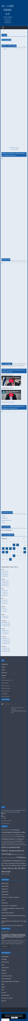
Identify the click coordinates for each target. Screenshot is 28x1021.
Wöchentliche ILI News (14, 147)
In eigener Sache (20, 836)
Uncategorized (16, 861)
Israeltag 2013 (20, 839)
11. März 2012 (4, 593)
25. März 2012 (4, 590)
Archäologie (5, 832)
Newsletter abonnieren (6, 520)
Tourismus (7, 860)
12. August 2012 (4, 617)
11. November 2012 (5, 641)
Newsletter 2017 (21, 854)
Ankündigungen (16, 830)
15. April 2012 (4, 600)
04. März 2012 (4, 595)
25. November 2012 (5, 638)
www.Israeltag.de (10, 402)
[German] (4, 38)
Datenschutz (4, 672)
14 (24, 548)
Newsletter (16, 854)
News (13, 854)
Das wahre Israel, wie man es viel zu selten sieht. (12, 925)
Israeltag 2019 (11, 843)
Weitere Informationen (19, 1016)
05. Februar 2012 (5, 585)
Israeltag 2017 (20, 841)
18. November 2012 (5, 640)
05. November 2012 (5, 643)
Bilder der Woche (13, 834)
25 (14, 555)
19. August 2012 (4, 616)
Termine (3, 900)
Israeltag (4, 839)
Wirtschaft (5, 871)
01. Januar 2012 (4, 576)
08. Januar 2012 (4, 574)
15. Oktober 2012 (5, 633)
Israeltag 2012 (12, 839)
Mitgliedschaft (4, 518)
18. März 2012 (4, 592)
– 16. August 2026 (14, 149)
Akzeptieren (14, 1017)
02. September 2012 (5, 625)
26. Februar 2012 (5, 580)
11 (14, 548)
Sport (24, 857)
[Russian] (8, 38)
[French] (3, 38)
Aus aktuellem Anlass (17, 832)
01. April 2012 (4, 603)
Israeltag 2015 (8, 841)
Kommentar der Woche (12, 844)
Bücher (18, 834)
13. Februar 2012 (5, 584)
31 (10, 559)
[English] (2, 38)
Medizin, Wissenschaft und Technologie (10, 981)
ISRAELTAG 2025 (4, 883)
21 (24, 552)
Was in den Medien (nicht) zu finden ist (15, 863)
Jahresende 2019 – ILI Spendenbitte (9, 905)
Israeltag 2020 (4, 902)
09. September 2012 (5, 624)
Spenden (3, 516)
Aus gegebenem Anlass (5, 834)
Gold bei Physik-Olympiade (7, 912)
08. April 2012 (4, 601)
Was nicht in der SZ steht (14, 868)
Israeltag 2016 (13, 841)
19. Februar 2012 (5, 582)
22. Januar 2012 (4, 572)
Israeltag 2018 (4, 843)
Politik (19, 857)
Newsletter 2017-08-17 (5, 857)
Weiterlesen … (5, 946)
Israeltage (3, 970)
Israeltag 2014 (3, 841)
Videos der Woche (5, 995)
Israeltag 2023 (4, 889)
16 (6, 552)
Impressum (3, 675)
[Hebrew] (6, 38)
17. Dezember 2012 (5, 649)
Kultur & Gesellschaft (10, 847)
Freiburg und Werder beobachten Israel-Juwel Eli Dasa (13, 915)
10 (10, 548)
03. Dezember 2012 (5, 651)
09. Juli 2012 (4, 608)
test (2, 860)
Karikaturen (4, 844)
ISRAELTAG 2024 (4, 894)
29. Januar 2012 (4, 571)
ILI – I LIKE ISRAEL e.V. (8, 10)
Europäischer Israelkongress (11, 836)
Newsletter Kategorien (13, 857)
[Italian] (7, 38)
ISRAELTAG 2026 (4, 886)
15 (3, 552)
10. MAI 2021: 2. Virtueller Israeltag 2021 (10, 897)
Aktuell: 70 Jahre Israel (6, 829)
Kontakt (3, 522)
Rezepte (3, 987)
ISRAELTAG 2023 (4, 891)
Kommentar (4, 918)
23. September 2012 (5, 622)
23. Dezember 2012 (5, 648)
